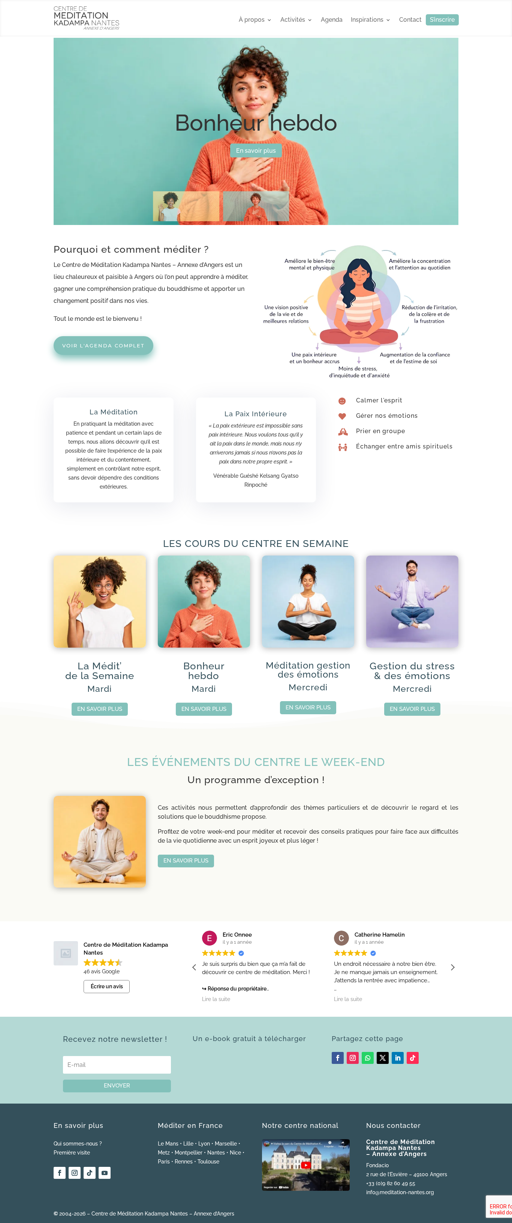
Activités (292, 20)
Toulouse (208, 1162)
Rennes (184, 1162)
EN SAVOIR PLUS (99, 709)
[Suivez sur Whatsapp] (368, 1058)
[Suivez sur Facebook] (338, 1058)
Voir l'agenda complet (103, 346)
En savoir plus (256, 150)
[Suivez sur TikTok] (413, 1058)
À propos (252, 20)
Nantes (216, 1153)
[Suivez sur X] (383, 1058)
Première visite (72, 1153)
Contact (410, 20)
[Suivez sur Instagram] (353, 1058)
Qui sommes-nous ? (78, 1144)
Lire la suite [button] (216, 999)
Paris (164, 1162)
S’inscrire (442, 20)
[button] (452, 967)
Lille (188, 1144)
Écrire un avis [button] (107, 986)
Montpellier (188, 1153)
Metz (164, 1153)
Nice (235, 1153)
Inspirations (367, 20)
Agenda (332, 20)
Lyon (204, 1144)
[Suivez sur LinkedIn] (398, 1058)
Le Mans (168, 1144)
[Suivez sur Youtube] (105, 1173)
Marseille (226, 1144)
